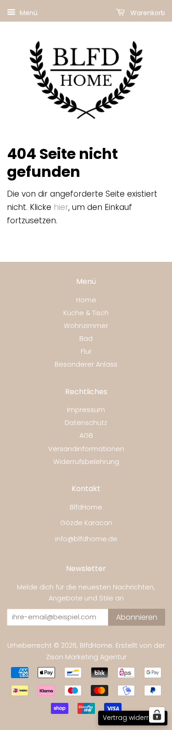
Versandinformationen (86, 448)
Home (86, 300)
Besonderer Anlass (86, 364)
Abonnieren (136, 617)
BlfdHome (96, 645)
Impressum (86, 409)
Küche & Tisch (86, 312)
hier (61, 207)
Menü (28, 12)
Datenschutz (86, 422)
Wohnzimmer (86, 325)
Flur (86, 351)
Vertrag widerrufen (133, 717)
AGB (86, 435)
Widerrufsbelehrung (86, 461)
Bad (86, 338)
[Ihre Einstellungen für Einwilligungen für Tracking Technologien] (157, 715)
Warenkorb (146, 12)
